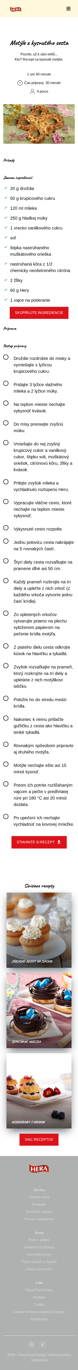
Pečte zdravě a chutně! (39, 1262)
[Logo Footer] (39, 1158)
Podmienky (39, 1319)
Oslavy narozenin (39, 1269)
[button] (68, 8)
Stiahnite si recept (36, 842)
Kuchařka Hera (39, 1254)
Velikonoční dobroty (39, 1247)
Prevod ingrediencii (39, 1219)
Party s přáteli (39, 1240)
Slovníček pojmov (39, 1212)
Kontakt (39, 1297)
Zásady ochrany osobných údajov (39, 1312)
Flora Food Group (39, 1290)
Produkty (39, 1204)
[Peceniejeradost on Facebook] (42, 1344)
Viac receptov (39, 1139)
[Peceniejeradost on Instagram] (31, 1344)
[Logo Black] (15, 4)
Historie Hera (39, 1197)
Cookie (39, 1304)
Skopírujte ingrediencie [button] (39, 313)
